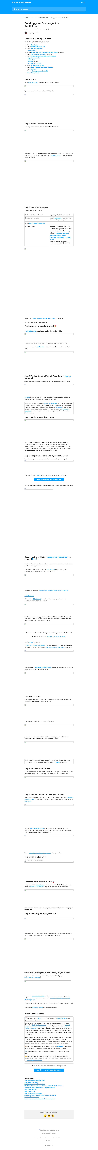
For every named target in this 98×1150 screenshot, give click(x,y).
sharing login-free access (39, 1025)
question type (51, 569)
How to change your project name (34, 1080)
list (37, 885)
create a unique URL (38, 996)
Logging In (34, 45)
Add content (31, 60)
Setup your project (36, 48)
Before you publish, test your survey (42, 67)
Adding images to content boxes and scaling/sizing (40, 1095)
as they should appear (50, 403)
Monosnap (59, 407)
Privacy (36, 1138)
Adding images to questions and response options (39, 1087)
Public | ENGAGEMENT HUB (41, 17)
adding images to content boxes (56, 636)
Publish (33, 69)
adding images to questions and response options (53, 590)
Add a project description (38, 54)
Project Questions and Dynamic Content (43, 56)
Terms (41, 1138)
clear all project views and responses (40, 853)
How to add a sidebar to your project (49, 479)
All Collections (28, 17)
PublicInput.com (33, 82)
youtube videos (46, 667)
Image (68, 376)
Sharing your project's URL (40, 71)
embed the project (37, 1007)
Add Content (29, 596)
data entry (60, 1046)
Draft (39, 1018)
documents (60, 237)
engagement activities (57, 557)
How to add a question (31, 1082)
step (31, 642)
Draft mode (27, 801)
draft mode (40, 347)
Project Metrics (32, 50)
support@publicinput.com (34, 1060)
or (41, 885)
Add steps (30, 61)
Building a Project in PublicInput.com (49, 1070)
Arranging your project (34, 63)
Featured (27, 397)
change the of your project (44, 318)
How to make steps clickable (33, 1093)
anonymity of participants (37, 223)
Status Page (48, 1138)
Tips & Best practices (33, 73)
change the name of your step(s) (55, 647)
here (34, 559)
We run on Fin (50, 1145)
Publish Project (62, 1018)
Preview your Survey (37, 65)
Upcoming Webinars (58, 1138)
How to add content (30, 1089)
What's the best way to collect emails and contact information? (43, 1086)
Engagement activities (34, 58)
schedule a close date (36, 887)
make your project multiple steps (35, 645)
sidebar (39, 475)
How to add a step (29, 1091)
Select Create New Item (38, 47)
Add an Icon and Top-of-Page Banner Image (44, 52)
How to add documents (31, 1097)
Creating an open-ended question (34, 1084)
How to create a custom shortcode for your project (39, 1099)
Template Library (55, 155)
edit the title (58, 218)
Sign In (83, 2)
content (58, 233)
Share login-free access (37, 828)
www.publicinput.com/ (32, 977)
